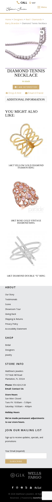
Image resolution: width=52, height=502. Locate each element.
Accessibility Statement (16, 328)
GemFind (37, 497)
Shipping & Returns (14, 319)
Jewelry (8, 355)
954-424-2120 (19, 384)
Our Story (9, 294)
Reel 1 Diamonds (34, 19)
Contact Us (18, 388)
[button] (41, 32)
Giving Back (10, 314)
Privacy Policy (11, 324)
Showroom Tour (13, 309)
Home (8, 19)
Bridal (8, 345)
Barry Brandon (12, 23)
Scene (8, 304)
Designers (18, 19)
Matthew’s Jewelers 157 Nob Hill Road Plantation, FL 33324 (15, 375)
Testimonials (11, 299)
